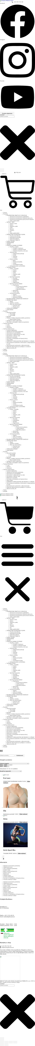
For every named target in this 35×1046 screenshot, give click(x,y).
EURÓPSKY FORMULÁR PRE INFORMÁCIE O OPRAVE (20, 341)
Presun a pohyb (14, 259)
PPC (1, 982)
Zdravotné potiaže (11, 312)
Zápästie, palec (16, 274)
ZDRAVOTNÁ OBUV (12, 300)
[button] (17, 572)
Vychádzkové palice (18, 264)
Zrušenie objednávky (12, 330)
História (8, 326)
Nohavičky (15, 290)
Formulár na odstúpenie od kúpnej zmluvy (17, 338)
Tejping (14, 294)
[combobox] (7, 117)
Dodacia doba (6, 870)
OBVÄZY (9, 244)
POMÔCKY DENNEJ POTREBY (14, 245)
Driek (14, 272)
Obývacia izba (13, 252)
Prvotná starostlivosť (15, 236)
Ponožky (15, 278)
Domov (5, 212)
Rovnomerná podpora (21, 286)
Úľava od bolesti (17, 296)
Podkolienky (16, 279)
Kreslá (14, 255)
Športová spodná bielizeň (16, 283)
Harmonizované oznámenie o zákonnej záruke (18, 345)
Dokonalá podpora (14, 238)
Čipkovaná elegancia (15, 240)
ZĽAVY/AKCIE (10, 309)
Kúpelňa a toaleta (14, 246)
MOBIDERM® (10, 242)
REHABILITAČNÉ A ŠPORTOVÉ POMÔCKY (17, 298)
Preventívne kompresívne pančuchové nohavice (22, 219)
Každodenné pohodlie (15, 237)
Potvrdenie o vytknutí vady (13, 335)
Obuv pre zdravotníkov (15, 304)
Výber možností (23, 814)
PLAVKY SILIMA (10, 241)
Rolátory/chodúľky (17, 262)
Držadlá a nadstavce (18, 248)
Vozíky (14, 263)
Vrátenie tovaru (7, 875)
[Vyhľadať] (2, 170)
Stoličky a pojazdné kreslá (19, 249)
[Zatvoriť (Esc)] (15, 1042)
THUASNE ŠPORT (11, 267)
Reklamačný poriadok (12, 337)
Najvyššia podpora (20, 289)
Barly (14, 260)
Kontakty (9, 316)
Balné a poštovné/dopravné (10, 871)
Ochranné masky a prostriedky (17, 266)
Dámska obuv (16, 305)
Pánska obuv (16, 307)
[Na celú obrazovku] (6, 1042)
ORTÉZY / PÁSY (11, 222)
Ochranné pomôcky (15, 293)
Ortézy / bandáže (14, 268)
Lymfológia (12, 315)
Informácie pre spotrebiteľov (14, 333)
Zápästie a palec (14, 226)
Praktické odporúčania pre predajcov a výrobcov (19, 346)
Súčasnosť (9, 327)
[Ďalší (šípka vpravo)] (6, 1044)
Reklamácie (6, 874)
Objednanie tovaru (8, 867)
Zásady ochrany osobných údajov (11, 982)
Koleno (11, 225)
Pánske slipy (16, 292)
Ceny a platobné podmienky (10, 868)
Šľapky (11, 301)
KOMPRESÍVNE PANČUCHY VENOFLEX (17, 215)
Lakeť (11, 227)
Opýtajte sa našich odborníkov (14, 320)
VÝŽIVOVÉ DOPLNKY (12, 308)
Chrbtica (12, 230)
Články (5, 349)
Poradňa (5, 311)
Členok (14, 270)
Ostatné (15, 257)
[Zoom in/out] (2, 1042)
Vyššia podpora (20, 287)
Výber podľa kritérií (14, 220)
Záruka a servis (7, 872)
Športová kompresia (15, 277)
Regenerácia (16, 282)
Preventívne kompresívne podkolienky (19, 216)
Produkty (5, 214)
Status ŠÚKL (10, 339)
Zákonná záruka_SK (11, 348)
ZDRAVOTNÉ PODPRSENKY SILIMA (16, 234)
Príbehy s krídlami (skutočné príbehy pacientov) (18, 318)
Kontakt (5, 350)
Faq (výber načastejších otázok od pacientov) (18, 322)
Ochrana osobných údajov (9, 879)
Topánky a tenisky (14, 303)
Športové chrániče (17, 297)
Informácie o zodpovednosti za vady (16, 334)
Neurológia (12, 313)
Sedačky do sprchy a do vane (20, 251)
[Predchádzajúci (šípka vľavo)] (2, 1044)
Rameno (12, 229)
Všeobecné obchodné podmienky (15, 331)
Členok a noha (13, 223)
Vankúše (15, 256)
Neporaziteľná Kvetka (15, 319)
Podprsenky (16, 285)
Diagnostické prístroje (18, 253)
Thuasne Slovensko (8, 323)
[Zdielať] (11, 1042)
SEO (32, 981)
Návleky (15, 281)
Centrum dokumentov (8, 329)
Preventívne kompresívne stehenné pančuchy (21, 218)
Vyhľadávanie (19, 755)
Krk (10, 231)
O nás (8, 324)
